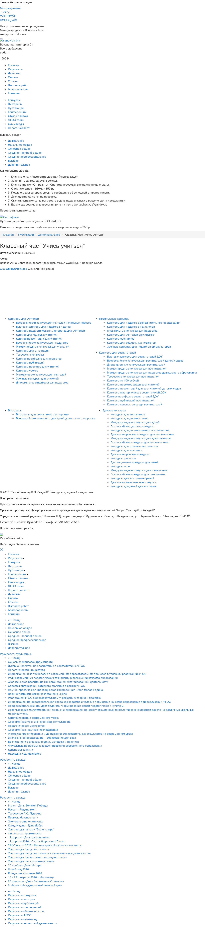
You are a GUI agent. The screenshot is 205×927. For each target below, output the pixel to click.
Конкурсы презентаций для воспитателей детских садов (144, 388)
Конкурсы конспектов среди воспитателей (134, 404)
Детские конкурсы (114, 410)
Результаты (15, 69)
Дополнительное (19, 164)
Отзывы (13, 81)
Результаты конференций (24, 907)
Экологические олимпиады (25, 821)
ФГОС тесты (16, 120)
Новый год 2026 (18, 869)
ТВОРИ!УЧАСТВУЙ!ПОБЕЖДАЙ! (8, 16)
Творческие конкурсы (30, 354)
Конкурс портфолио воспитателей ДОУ (133, 396)
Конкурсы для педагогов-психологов (131, 326)
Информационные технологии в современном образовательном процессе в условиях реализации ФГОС (77, 674)
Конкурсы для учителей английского (131, 334)
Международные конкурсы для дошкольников (141, 438)
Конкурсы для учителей (23, 318)
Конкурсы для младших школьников (134, 446)
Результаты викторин (21, 899)
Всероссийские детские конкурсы (132, 426)
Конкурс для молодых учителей (36, 334)
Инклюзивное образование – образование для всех (42, 737)
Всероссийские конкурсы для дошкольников (139, 442)
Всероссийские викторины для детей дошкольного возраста (55, 418)
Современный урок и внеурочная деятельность (39, 721)
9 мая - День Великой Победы (28, 805)
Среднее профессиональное (27, 156)
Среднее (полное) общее (25, 152)
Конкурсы (14, 100)
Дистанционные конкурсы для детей (134, 462)
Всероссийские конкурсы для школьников (138, 474)
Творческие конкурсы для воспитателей (133, 376)
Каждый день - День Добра (25, 825)
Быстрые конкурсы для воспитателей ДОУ (135, 356)
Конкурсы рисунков (123, 458)
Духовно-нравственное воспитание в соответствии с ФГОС (46, 666)
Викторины (15, 104)
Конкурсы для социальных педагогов (131, 342)
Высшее (13, 160)
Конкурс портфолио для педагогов (38, 358)
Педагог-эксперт (18, 128)
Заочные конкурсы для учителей (37, 378)
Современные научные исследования (33, 729)
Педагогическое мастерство (26, 725)
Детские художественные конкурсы (134, 482)
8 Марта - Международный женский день (35, 885)
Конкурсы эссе (120, 466)
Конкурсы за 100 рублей (123, 380)
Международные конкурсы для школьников (139, 470)
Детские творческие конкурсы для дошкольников (142, 434)
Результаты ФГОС (19, 915)
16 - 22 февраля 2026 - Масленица (31, 877)
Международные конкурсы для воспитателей (136, 368)
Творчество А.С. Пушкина (24, 813)
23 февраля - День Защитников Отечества (36, 881)
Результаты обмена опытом (26, 911)
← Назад (14, 620)
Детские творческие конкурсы (130, 454)
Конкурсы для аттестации (32, 350)
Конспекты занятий (20, 749)
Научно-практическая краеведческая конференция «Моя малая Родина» (56, 690)
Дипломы (14, 73)
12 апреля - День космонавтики (28, 837)
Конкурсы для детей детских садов (133, 486)
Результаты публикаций (23, 903)
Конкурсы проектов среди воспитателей (133, 384)
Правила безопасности (23, 817)
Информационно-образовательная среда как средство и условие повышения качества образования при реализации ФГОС (89, 702)
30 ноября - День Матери (24, 865)
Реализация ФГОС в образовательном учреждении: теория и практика (54, 698)
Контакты (14, 93)
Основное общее (19, 148)
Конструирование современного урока (33, 717)
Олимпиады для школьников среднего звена (37, 857)
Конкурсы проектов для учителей (37, 366)
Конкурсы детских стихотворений (132, 478)
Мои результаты (10, 8)
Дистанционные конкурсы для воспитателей (136, 364)
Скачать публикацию (13, 269)
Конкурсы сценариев (120, 338)
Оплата (13, 77)
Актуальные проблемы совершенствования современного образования (55, 745)
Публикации (16, 108)
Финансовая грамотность (24, 833)
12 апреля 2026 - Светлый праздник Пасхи (36, 841)
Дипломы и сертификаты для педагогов (42, 382)
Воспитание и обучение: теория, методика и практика (43, 741)
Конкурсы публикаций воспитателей (130, 400)
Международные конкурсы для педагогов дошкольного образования (152, 372)
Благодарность (18, 89)
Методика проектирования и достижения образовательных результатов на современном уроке (70, 733)
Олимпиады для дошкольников (28, 849)
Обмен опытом (18, 116)
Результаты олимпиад (22, 919)
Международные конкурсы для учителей (42, 346)
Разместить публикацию (16, 654)
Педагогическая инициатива (26, 670)
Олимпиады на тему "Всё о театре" (31, 829)
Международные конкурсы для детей (135, 422)
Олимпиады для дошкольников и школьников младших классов (49, 853)
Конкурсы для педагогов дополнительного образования (143, 322)
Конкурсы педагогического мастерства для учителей (50, 330)
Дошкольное (16, 140)
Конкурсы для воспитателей (117, 352)
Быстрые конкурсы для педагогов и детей (43, 326)
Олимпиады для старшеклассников (31, 861)
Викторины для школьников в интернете (42, 414)
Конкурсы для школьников (128, 414)
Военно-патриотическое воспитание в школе (37, 694)
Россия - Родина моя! (22, 809)
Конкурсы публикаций (30, 362)
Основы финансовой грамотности (30, 662)
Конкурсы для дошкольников (129, 418)
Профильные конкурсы (114, 318)
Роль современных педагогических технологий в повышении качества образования (63, 678)
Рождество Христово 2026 (25, 873)
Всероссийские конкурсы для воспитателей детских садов (145, 360)
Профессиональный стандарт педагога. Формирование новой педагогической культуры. (66, 706)
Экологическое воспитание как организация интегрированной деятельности (58, 682)
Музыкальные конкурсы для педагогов (132, 330)
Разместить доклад (12, 759)
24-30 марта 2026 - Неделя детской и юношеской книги (44, 845)
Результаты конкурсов (22, 895)
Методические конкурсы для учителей (41, 374)
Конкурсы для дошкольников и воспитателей (140, 430)
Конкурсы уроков (27, 370)
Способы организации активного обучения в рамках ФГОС (46, 686)
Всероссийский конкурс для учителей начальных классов (53, 322)
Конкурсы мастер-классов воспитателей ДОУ (136, 392)
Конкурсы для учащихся (126, 450)
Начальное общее (20, 144)
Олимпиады (16, 124)
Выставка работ (18, 85)
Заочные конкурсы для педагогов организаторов (139, 346)
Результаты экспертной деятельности (32, 923)
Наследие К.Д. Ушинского (24, 753)
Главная (13, 65)
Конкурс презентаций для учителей (39, 338)
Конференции (17, 112)
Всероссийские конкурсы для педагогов (42, 342)
